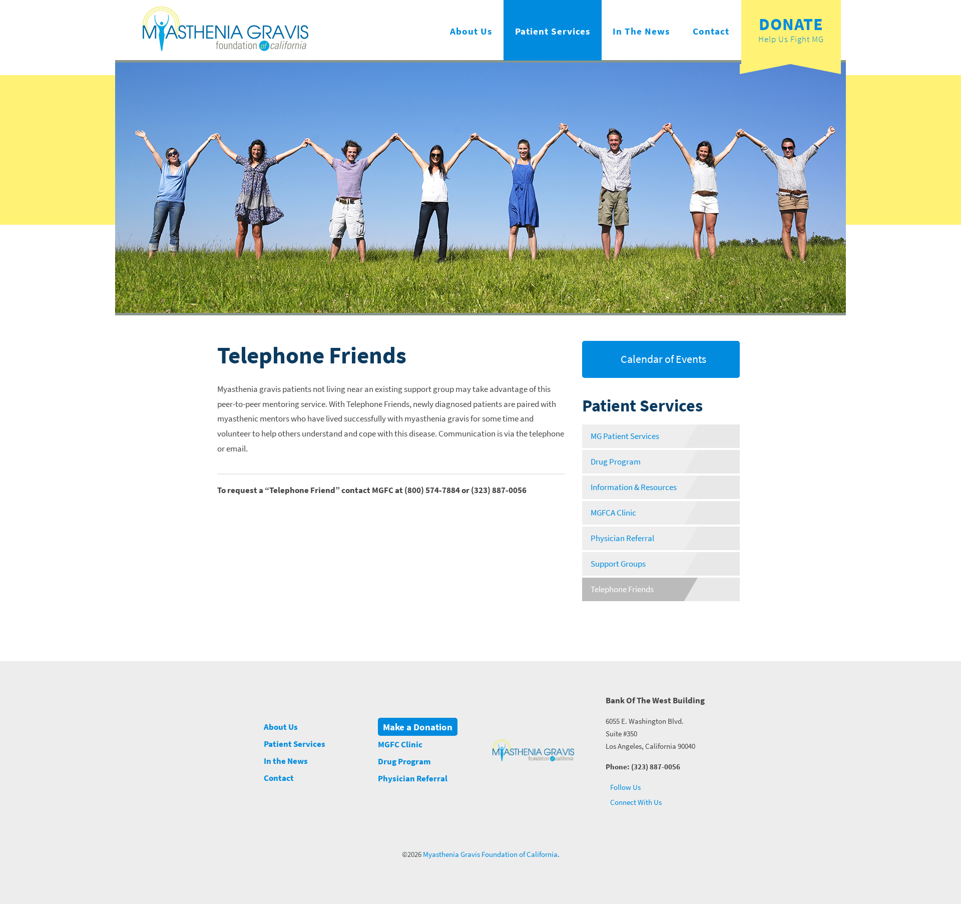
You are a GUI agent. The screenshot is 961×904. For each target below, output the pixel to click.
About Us (471, 31)
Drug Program (616, 462)
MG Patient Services (625, 436)
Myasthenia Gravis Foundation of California (490, 854)
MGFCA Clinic (613, 513)
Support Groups (618, 564)
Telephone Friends (622, 589)
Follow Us (625, 787)
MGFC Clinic (400, 744)
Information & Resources (634, 487)
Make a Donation (417, 726)
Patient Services (552, 31)
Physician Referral (622, 538)
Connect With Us (635, 802)
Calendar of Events (662, 358)
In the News (641, 31)
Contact (711, 31)
